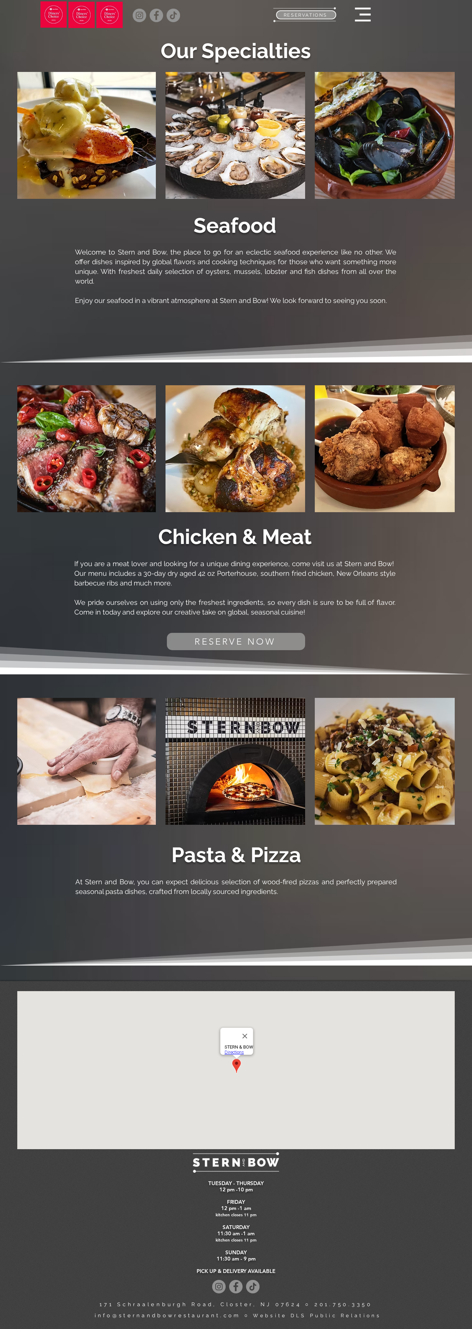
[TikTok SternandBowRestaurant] (252, 1286)
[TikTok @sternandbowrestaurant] (173, 15)
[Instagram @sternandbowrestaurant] (139, 15)
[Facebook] (236, 1286)
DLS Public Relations (336, 1315)
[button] (362, 14)
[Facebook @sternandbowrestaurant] (156, 15)
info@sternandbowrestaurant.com (168, 1315)
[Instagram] (219, 1286)
